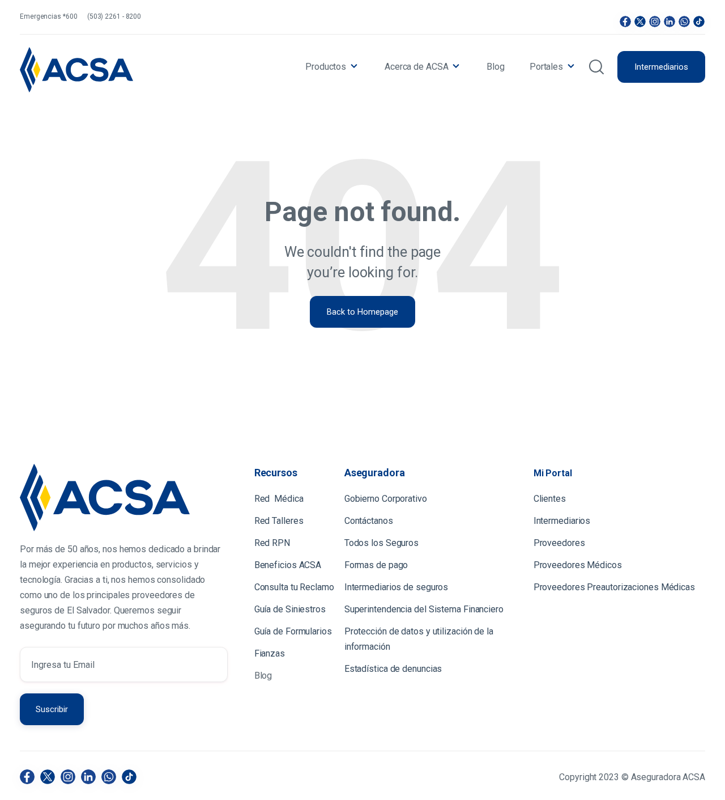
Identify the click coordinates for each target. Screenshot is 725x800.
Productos (325, 66)
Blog (496, 66)
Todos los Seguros (381, 542)
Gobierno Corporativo (385, 498)
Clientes (551, 498)
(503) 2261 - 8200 (114, 16)
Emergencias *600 (48, 16)
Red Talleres (279, 520)
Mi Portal (553, 473)
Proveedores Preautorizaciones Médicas (614, 587)
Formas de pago (376, 565)
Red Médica (279, 498)
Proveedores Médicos (578, 565)
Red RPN (272, 542)
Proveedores (559, 542)
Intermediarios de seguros (396, 587)
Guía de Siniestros (290, 609)
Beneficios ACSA (288, 565)
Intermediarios (661, 67)
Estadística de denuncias (393, 668)
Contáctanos (368, 520)
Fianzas (269, 653)
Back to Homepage (362, 312)
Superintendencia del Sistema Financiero (424, 609)
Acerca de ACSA (417, 66)
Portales (546, 66)
